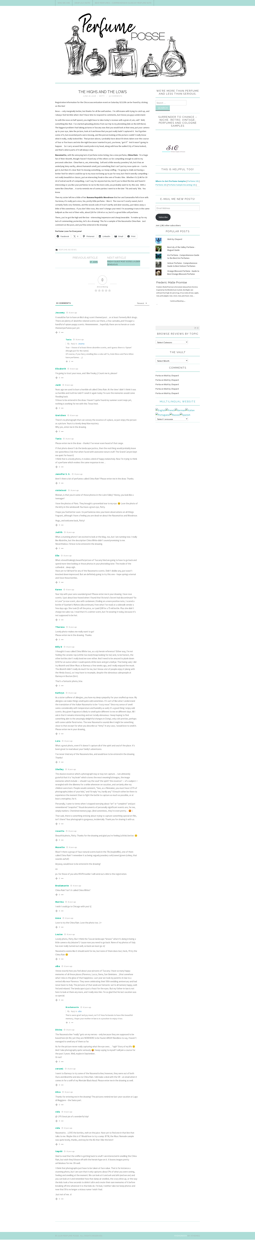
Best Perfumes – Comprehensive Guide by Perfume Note (123, 3)
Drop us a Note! (82, 3)
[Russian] (175, 414)
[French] (170, 410)
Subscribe (163, 217)
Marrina (59, 901)
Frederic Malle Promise (171, 282)
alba (80, 1011)
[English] (161, 410)
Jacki (58, 384)
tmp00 (58, 1151)
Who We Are (64, 3)
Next (198, 328)
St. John (94, 262)
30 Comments (115, 96)
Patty (102, 96)
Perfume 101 (193, 181)
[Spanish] (185, 414)
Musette (60, 847)
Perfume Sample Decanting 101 (182, 184)
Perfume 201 (161, 184)
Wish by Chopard (174, 239)
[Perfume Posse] (127, 45)
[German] (180, 410)
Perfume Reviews (67, 250)
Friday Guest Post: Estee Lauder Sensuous (123, 263)
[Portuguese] (163, 414)
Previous (195, 328)
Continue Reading (177, 301)
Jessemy (81, 343)
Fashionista (180, 1236)
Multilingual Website (178, 401)
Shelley (59, 769)
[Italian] (189, 410)
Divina (58, 1029)
